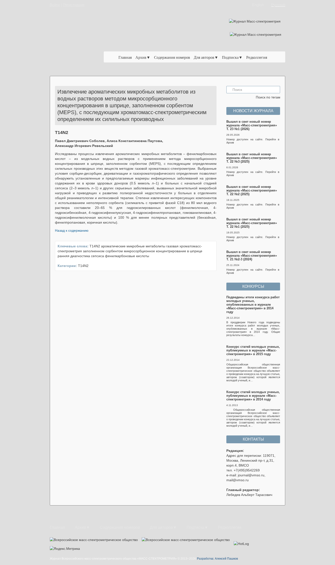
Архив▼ (142, 57)
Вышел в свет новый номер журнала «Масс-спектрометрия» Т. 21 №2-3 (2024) (251, 255)
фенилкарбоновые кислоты (127, 256)
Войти (55, 5)
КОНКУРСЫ (253, 286)
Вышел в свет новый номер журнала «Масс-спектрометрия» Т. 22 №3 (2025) (251, 157)
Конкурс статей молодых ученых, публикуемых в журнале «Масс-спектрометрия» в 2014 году (253, 395)
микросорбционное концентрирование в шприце (163, 251)
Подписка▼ (232, 57)
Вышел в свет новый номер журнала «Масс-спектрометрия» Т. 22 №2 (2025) (251, 190)
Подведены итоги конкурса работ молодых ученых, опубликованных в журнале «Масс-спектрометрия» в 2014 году (253, 304)
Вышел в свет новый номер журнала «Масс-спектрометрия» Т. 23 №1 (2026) (251, 125)
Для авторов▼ (206, 57)
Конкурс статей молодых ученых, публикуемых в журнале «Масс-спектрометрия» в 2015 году (253, 350)
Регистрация (73, 5)
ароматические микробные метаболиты (133, 246)
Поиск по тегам (268, 97)
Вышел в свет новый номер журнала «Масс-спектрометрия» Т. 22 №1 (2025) (251, 222)
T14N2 (95, 246)
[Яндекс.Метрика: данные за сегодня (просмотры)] (65, 548)
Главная (125, 57)
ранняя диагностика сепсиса (81, 256)
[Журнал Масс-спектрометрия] (80, 43)
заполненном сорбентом (103, 251)
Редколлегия (256, 57)
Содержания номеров (172, 57)
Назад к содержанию (72, 230)
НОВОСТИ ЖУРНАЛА (253, 111)
